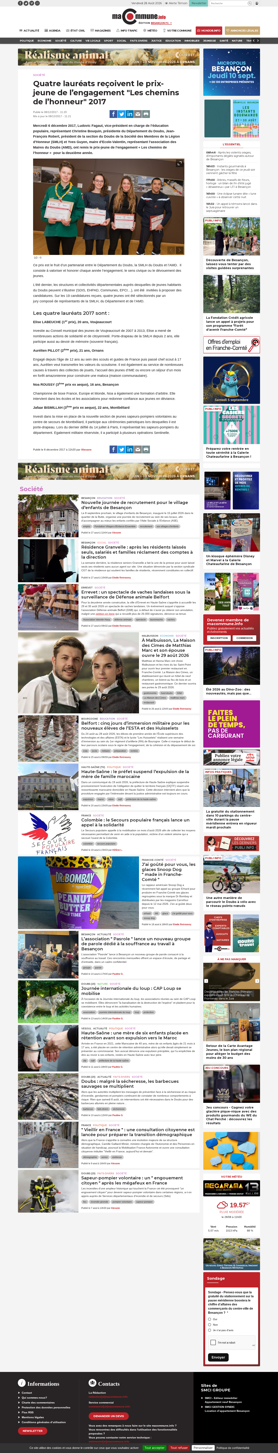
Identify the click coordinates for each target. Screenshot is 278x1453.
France (86, 815)
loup (137, 1012)
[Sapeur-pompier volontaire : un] (48, 1187)
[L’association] (48, 948)
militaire (106, 751)
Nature (102, 983)
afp (84, 1060)
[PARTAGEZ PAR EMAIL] (138, 114)
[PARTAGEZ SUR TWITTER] (121, 114)
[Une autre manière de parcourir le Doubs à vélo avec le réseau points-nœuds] (231, 874)
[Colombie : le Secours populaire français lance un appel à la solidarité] (48, 829)
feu (84, 1202)
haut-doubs (167, 693)
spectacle (141, 619)
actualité (104, 934)
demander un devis (108, 1416)
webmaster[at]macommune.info (109, 1441)
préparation (120, 751)
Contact (27, 1392)
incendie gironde (99, 1202)
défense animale (123, 619)
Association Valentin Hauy (96, 619)
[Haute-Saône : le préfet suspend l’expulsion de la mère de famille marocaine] (48, 781)
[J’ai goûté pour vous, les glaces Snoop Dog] (78, 873)
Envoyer (218, 1357)
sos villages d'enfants (168, 526)
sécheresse (119, 1109)
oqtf (120, 799)
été (156, 913)
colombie (88, 843)
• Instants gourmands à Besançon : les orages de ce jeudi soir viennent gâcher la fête (230, 170)
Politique (114, 767)
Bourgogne (89, 718)
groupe (87, 967)
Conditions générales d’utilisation (44, 1422)
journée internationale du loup (114, 1012)
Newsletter (33, 1431)
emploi (86, 526)
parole (98, 967)
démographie (90, 1157)
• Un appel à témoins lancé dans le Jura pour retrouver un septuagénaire (231, 207)
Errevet (87, 587)
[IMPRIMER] (146, 114)
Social (101, 542)
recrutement (146, 526)
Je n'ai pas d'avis (223, 1330)
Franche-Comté (153, 859)
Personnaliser (203, 1448)
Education (104, 498)
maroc (101, 799)
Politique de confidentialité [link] (233, 1447)
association (89, 1012)
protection (149, 1012)
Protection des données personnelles (46, 1407)
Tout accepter (154, 1448)
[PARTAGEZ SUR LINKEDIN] (130, 114)
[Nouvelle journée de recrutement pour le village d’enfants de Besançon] (48, 512)
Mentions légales (33, 1417)
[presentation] (171, 250)
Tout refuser (179, 1448)
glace (165, 913)
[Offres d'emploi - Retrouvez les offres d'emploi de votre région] (231, 352)
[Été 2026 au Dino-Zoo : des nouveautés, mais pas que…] (231, 666)
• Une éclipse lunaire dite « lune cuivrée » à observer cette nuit (231, 195)
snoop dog (149, 918)
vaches (171, 619)
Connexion (244, 637)
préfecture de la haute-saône (141, 799)
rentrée (134, 751)
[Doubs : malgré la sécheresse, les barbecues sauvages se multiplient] (48, 1090)
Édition (144, 22)
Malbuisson (150, 635)
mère (111, 799)
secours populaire (106, 843)
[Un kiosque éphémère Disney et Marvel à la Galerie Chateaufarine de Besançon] (231, 532)
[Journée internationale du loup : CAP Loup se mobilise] (48, 997)
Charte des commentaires (38, 1402)
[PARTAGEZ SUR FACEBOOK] (113, 114)
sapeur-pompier (144, 1202)
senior (104, 1157)
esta (85, 751)
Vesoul (86, 1028)
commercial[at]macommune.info (109, 1406)
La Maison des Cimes (155, 698)
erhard (147, 913)
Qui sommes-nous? (34, 1397)
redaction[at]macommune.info (108, 1396)
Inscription (219, 637)
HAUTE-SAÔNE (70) (93, 767)
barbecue (88, 1109)
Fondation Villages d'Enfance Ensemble (115, 526)
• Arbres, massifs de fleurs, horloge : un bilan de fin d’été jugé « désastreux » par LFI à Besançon (228, 183)
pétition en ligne (105, 613)
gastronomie (150, 693)
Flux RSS (27, 1412)
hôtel (179, 693)
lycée (94, 751)
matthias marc (177, 698)
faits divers (102, 1109)
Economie (167, 635)
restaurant (149, 702)
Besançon (88, 498)
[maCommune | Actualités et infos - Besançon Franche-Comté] (139, 17)
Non (215, 1324)
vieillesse (117, 1157)
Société (39, 75)
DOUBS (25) (88, 983)
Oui (215, 1319)
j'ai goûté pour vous (182, 913)
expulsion (88, 799)
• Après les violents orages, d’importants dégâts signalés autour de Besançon (230, 156)
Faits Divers (121, 1076)
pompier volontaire (122, 1202)
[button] (250, 3)
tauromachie (156, 619)
